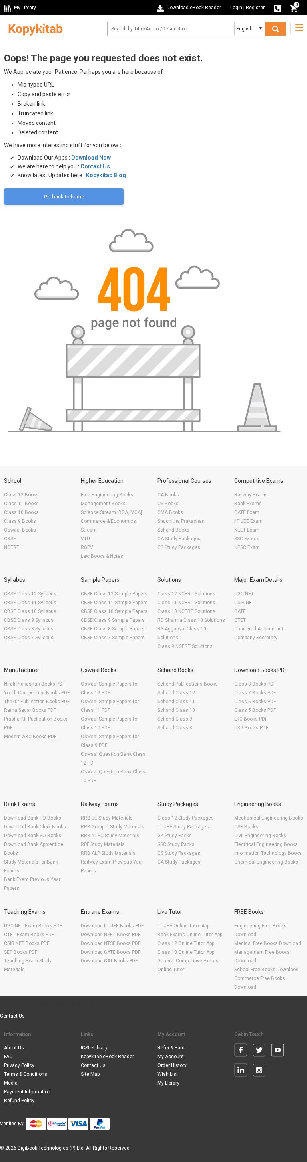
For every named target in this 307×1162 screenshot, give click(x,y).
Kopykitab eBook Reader (107, 1056)
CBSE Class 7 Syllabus (29, 637)
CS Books (168, 503)
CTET (240, 620)
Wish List (167, 1074)
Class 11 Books (21, 503)
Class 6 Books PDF (255, 701)
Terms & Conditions (25, 1074)
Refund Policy (19, 1100)
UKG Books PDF (251, 728)
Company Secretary (255, 637)
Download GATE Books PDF (110, 952)
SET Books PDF (20, 952)
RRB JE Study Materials (107, 818)
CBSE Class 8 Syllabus (29, 629)
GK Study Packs (174, 835)
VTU (85, 538)
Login (236, 7)
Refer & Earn (171, 1048)
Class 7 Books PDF (255, 693)
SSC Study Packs (176, 844)
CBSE (10, 538)
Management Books (103, 503)
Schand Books (173, 530)
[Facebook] (240, 1051)
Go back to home (64, 197)
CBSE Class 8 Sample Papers (113, 629)
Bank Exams (248, 503)
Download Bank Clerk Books (35, 827)
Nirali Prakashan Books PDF (34, 684)
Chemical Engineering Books (266, 862)
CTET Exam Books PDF (29, 934)
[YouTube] (277, 1051)
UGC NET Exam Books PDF (33, 926)
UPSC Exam (247, 547)
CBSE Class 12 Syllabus (30, 594)
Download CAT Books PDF (109, 961)
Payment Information (27, 1092)
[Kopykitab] (33, 28)
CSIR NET (244, 602)
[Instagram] (259, 1071)
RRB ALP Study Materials (108, 853)
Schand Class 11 (176, 701)
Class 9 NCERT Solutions (185, 646)
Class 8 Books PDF (255, 684)
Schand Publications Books (187, 684)
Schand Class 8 (174, 728)
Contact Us (95, 166)
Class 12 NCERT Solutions (186, 594)
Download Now (91, 157)
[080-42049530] (277, 7)
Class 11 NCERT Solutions (186, 602)
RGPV (87, 547)
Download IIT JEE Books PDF (112, 926)
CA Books (168, 495)
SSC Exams (246, 538)
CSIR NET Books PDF (26, 943)
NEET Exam (246, 530)
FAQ (8, 1056)
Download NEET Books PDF (110, 934)
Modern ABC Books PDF (30, 736)
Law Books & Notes (102, 556)
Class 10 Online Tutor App (185, 952)
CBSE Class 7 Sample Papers (113, 637)
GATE (240, 611)
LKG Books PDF (250, 719)
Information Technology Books (268, 853)
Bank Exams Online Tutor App (189, 934)
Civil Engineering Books (260, 835)
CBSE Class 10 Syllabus (30, 611)
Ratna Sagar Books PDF (30, 710)
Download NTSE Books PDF (110, 943)
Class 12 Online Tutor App (185, 943)
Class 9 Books (20, 521)
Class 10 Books (21, 512)
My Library (168, 1083)
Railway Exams (251, 495)
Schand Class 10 (176, 710)
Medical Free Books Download (267, 943)
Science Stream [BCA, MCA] (111, 512)
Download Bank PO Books (32, 818)
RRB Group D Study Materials (112, 827)
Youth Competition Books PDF (37, 693)
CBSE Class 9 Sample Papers (113, 620)
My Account (170, 1056)
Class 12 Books (21, 495)
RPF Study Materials (103, 844)
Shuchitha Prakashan (181, 521)
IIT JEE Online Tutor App (183, 926)
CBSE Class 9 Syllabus (29, 620)
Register (255, 7)
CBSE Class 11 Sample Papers (114, 602)
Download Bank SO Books (32, 835)
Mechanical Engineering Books (268, 818)
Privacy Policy (19, 1065)
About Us (14, 1048)
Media (11, 1083)
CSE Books (246, 827)
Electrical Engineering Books (266, 844)
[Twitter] (259, 1051)
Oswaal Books (20, 530)
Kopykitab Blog (106, 175)
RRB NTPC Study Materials (110, 835)
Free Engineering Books (107, 495)
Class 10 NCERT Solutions (186, 611)
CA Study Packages (179, 538)
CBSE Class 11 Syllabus (30, 602)
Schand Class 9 (174, 719)
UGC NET (244, 594)
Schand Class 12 (176, 693)
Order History (172, 1065)
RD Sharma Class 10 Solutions (191, 620)
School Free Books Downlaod (266, 969)
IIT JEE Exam (248, 521)
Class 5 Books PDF (255, 710)
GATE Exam (246, 512)
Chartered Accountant (258, 629)
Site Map (90, 1074)
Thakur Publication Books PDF (37, 701)
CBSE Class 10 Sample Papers (114, 611)
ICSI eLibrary (94, 1048)
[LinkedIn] (240, 1071)
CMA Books (170, 512)
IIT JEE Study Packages (183, 827)
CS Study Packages (178, 547)
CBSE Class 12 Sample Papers (114, 594)
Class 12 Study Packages (185, 818)
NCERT (11, 547)
